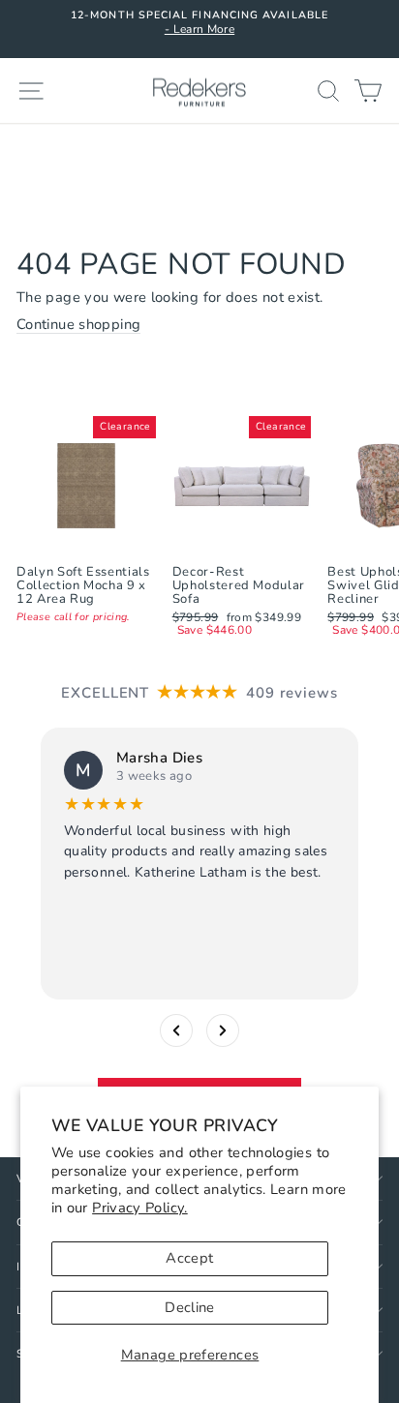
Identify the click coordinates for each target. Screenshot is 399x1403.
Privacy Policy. (140, 1207)
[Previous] (176, 1029)
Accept (189, 1258)
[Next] (222, 1029)
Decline (190, 1307)
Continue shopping (78, 325)
